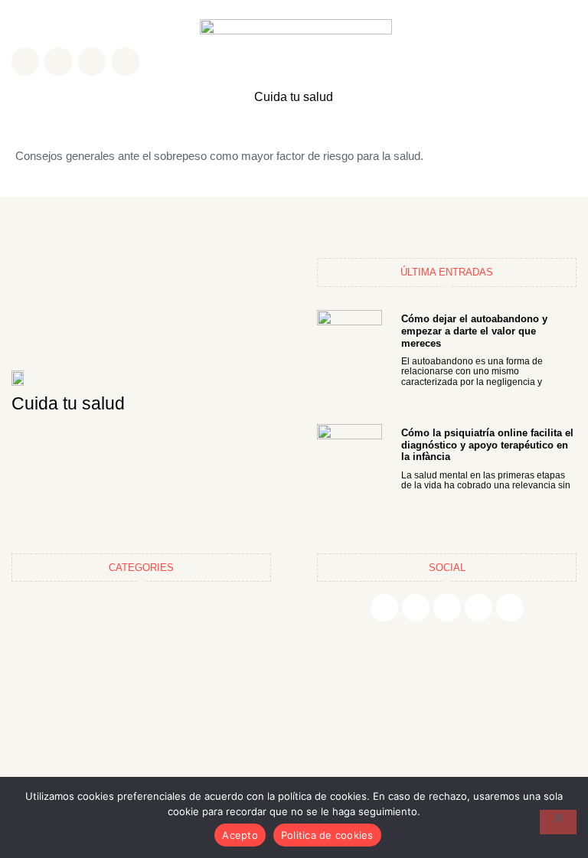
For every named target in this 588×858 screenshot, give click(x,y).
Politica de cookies (327, 835)
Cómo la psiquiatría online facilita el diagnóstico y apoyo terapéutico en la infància (487, 444)
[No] (558, 822)
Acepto (240, 835)
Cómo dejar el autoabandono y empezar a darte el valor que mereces (474, 330)
